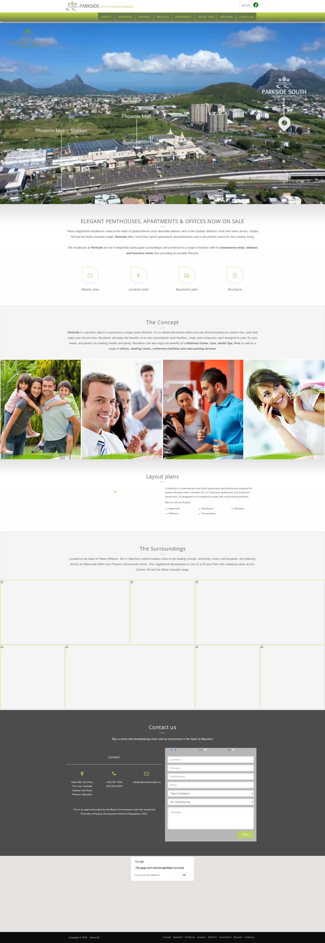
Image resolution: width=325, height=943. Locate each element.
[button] (162, 892)
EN (243, 5)
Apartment (174, 508)
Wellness (163, 17)
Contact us (246, 17)
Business (144, 17)
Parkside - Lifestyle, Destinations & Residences (104, 6)
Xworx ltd (94, 937)
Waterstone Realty (213, 6)
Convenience (183, 17)
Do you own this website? (147, 875)
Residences (125, 17)
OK (184, 875)
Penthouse (207, 508)
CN (248, 5)
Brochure (226, 17)
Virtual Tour (206, 17)
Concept (106, 17)
